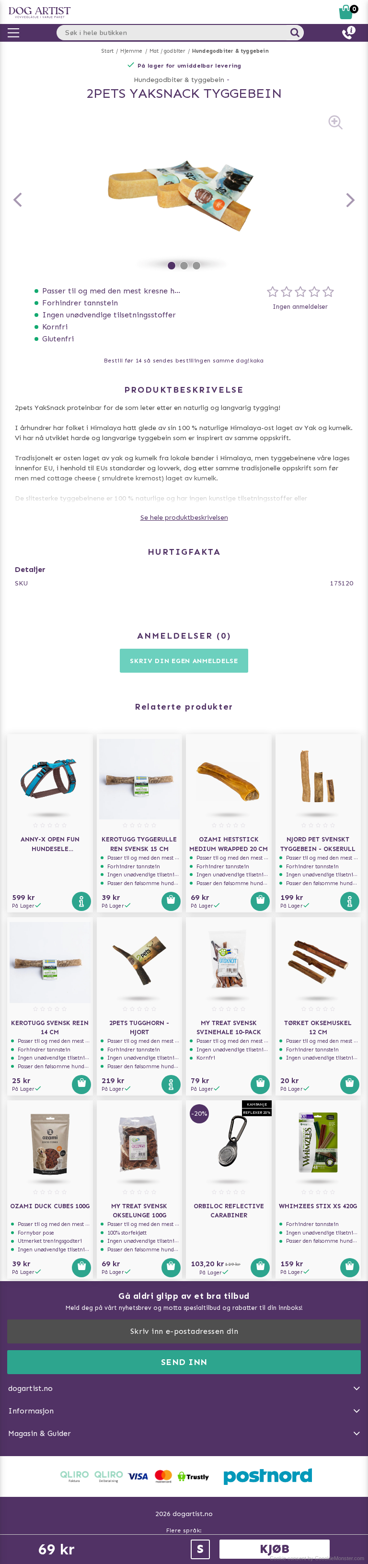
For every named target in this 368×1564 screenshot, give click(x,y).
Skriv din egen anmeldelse (184, 661)
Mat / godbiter (167, 51)
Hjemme (131, 51)
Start (108, 51)
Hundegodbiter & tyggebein (230, 51)
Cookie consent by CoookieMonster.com (317, 1558)
